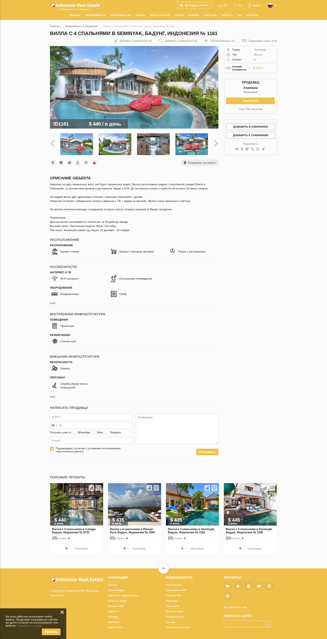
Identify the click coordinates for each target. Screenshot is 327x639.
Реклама (113, 616)
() (225, 5)
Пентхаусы (172, 606)
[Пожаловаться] (94, 163)
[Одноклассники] (242, 149)
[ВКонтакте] (236, 149)
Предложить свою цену (262, 40)
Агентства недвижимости (123, 595)
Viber (100, 432)
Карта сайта (115, 627)
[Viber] (252, 149)
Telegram (115, 432)
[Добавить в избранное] (98, 488)
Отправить (207, 452)
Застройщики (116, 590)
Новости (113, 611)
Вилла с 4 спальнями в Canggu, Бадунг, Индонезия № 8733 (74, 530)
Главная (113, 584)
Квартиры (172, 600)
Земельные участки (178, 627)
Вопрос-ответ (116, 606)
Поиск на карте (117, 600)
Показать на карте (202, 162)
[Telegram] (263, 149)
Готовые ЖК (173, 595)
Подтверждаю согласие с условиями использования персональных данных (88, 450)
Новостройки (174, 584)
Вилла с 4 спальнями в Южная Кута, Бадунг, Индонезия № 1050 (132, 530)
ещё (52, 303)
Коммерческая (175, 616)
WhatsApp (84, 432)
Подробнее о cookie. (29, 625)
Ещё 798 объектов (250, 109)
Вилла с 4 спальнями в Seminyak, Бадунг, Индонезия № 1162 (191, 530)
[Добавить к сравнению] (91, 488)
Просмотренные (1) (222, 40)
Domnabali (251, 92)
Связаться (250, 100)
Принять (51, 632)
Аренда (170, 621)
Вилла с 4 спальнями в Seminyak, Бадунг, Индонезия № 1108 (249, 530)
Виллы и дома (174, 611)
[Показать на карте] (53, 163)
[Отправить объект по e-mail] (69, 163)
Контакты (113, 621)
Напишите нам (237, 607)
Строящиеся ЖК (176, 590)
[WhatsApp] (258, 149)
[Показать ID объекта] (86, 163)
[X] (247, 149)
